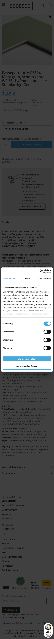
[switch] (47, 332)
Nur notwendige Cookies (27, 366)
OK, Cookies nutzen (27, 359)
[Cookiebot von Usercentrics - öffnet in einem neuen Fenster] (39, 271)
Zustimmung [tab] (10, 278)
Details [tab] (27, 278)
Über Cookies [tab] (44, 278)
